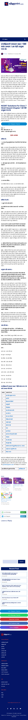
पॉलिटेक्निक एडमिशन (4, 665)
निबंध (2, 692)
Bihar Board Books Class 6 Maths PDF (10, 597)
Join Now (23, 512)
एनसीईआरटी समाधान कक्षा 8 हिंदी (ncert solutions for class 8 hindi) (6, 500)
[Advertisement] (14, 23)
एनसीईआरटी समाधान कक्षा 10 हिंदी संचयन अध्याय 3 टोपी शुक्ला (11, 592)
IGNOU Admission (5, 674)
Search (22, 561)
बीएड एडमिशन (3, 667)
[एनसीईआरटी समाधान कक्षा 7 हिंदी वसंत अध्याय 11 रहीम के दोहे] (18, 481)
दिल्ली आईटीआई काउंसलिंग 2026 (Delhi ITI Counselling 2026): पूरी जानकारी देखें (9, 574)
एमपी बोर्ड (2, 648)
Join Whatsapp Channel (14, 615)
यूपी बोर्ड (2, 646)
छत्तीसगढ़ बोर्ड (3, 652)
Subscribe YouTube (14, 619)
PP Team (5, 53)
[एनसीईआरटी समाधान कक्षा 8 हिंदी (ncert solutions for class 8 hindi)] (6, 495)
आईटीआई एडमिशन (4, 663)
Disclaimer (14, 716)
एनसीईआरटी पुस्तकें (4, 642)
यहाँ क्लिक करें (22, 468)
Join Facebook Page (14, 623)
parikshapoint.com (8, 464)
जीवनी (2, 694)
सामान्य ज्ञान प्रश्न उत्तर (5, 684)
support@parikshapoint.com (14, 702)
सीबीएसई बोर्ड (3, 644)
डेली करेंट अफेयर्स (4, 682)
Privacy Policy (23, 715)
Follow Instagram (14, 627)
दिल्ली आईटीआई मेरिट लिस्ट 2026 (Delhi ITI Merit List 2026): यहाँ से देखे (11, 580)
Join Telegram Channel (14, 124)
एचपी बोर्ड (3, 657)
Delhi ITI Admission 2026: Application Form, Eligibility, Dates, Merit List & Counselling (11, 586)
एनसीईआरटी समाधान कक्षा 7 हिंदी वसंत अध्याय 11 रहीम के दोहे (18, 486)
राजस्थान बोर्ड (3, 650)
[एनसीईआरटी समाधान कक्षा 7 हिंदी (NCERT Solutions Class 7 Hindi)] (6, 481)
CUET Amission (4, 672)
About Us (3, 715)
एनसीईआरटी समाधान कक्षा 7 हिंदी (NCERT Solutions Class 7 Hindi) (6, 486)
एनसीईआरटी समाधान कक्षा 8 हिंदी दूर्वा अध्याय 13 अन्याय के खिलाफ (11, 603)
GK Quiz (3, 686)
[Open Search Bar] (24, 39)
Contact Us (9, 715)
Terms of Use (16, 715)
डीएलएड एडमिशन (4, 670)
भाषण (2, 697)
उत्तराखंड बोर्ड (3, 655)
